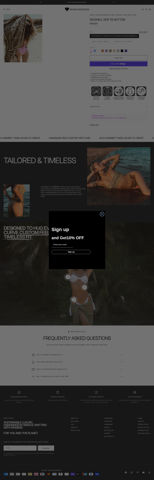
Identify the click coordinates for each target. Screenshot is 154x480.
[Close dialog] (102, 214)
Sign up (71, 252)
